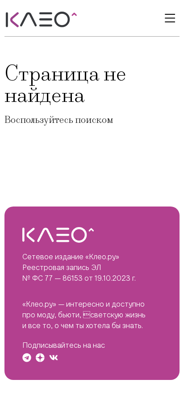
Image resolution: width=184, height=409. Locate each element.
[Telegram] (26, 357)
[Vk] (53, 357)
